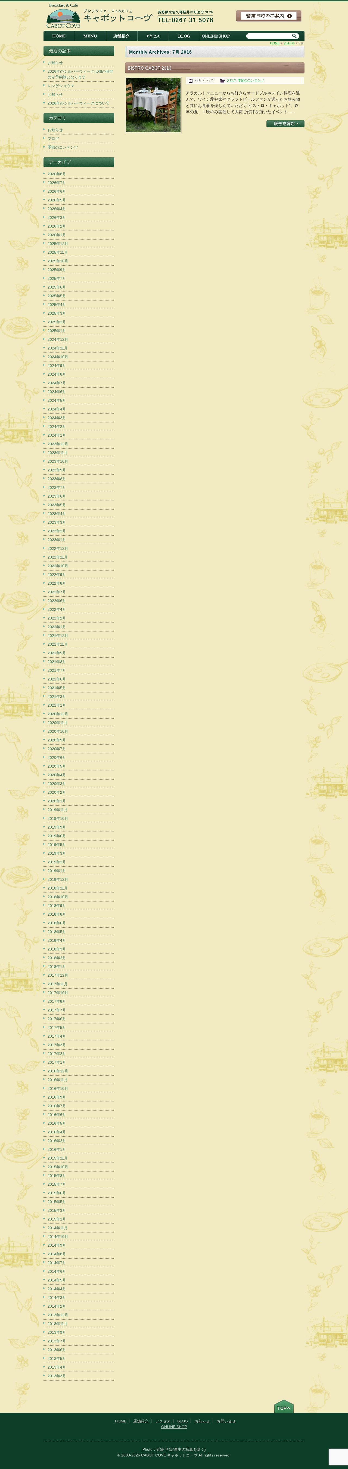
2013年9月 (57, 1332)
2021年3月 (57, 696)
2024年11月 (58, 348)
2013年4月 (57, 1367)
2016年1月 (57, 1149)
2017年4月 (57, 1036)
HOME (59, 36)
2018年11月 (58, 888)
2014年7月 (57, 1263)
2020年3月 (57, 783)
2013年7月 (57, 1341)
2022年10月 (58, 566)
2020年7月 (57, 749)
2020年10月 (58, 731)
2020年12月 (58, 714)
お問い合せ (226, 1421)
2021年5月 (57, 688)
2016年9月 (57, 1097)
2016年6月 (57, 1114)
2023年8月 (57, 479)
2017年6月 (57, 1019)
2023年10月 (58, 461)
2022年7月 (57, 592)
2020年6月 (57, 757)
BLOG (184, 36)
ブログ (231, 80)
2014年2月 (57, 1306)
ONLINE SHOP (215, 36)
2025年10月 (58, 261)
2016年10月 (58, 1088)
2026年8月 (57, 174)
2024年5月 (57, 400)
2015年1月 (57, 1219)
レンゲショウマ (61, 86)
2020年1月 (57, 801)
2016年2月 (57, 1141)
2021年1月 (57, 705)
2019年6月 (57, 836)
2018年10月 (58, 897)
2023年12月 (58, 444)
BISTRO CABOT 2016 (149, 68)
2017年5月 (57, 1027)
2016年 (289, 43)
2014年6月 (57, 1271)
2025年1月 (57, 331)
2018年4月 (57, 940)
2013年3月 (57, 1376)
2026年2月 (57, 226)
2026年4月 (57, 209)
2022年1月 (57, 627)
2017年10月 (58, 992)
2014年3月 (57, 1297)
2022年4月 (57, 609)
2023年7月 (57, 487)
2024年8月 (57, 374)
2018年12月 (58, 879)
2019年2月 (57, 862)
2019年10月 (58, 818)
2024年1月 (57, 435)
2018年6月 (57, 923)
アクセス (153, 36)
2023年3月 (57, 522)
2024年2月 (57, 426)
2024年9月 (57, 365)
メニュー (90, 36)
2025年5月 (57, 296)
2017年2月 (57, 1053)
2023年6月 (57, 496)
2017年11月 (58, 984)
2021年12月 (58, 635)
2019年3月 (57, 853)
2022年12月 (58, 548)
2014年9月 (57, 1245)
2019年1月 (57, 871)
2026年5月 (57, 200)
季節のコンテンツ (251, 80)
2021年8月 (57, 662)
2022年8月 (57, 583)
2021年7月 (57, 670)
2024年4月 (57, 409)
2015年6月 (57, 1193)
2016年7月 (57, 1106)
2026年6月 (57, 191)
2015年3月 (57, 1210)
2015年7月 (57, 1184)
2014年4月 (57, 1289)
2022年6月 (57, 601)
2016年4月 (57, 1132)
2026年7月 (57, 182)
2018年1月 (57, 966)
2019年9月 (57, 827)
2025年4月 (57, 304)
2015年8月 (57, 1175)
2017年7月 (57, 1010)
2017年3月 (57, 1045)
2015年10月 (58, 1167)
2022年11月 (58, 557)
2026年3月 (57, 217)
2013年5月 (57, 1358)
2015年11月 (58, 1158)
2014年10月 (58, 1236)
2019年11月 (58, 810)
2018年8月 (57, 914)
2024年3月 (57, 418)
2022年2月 (57, 618)
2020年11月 (58, 722)
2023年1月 (57, 540)
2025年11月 (58, 252)
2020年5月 (57, 766)
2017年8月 (57, 1001)
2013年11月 (58, 1323)
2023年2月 (57, 531)
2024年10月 (58, 357)
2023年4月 (57, 513)
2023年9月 (57, 470)
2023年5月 (57, 505)
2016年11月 (58, 1080)
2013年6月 (57, 1350)
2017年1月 (57, 1062)
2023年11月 (58, 452)
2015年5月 (57, 1202)
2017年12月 (58, 975)
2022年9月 (57, 574)
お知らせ (55, 62)
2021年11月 (58, 644)
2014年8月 (57, 1254)
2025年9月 (57, 270)
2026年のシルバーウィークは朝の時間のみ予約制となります (80, 74)
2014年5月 (57, 1280)
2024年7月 (57, 383)
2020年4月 (57, 775)
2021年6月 (57, 679)
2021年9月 (57, 653)
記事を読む (285, 123)
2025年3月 (57, 313)
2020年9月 (57, 740)
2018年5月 (57, 932)
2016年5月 (57, 1123)
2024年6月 (57, 392)
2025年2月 (57, 322)
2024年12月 (58, 339)
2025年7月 (57, 278)
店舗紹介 (121, 36)
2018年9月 (57, 905)
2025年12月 (58, 243)
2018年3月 (57, 949)
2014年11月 (58, 1228)
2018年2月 (57, 958)
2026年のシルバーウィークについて (79, 103)
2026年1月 (57, 235)
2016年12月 (58, 1071)
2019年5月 (57, 844)
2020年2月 (57, 792)
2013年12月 (58, 1315)
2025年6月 (57, 287)
